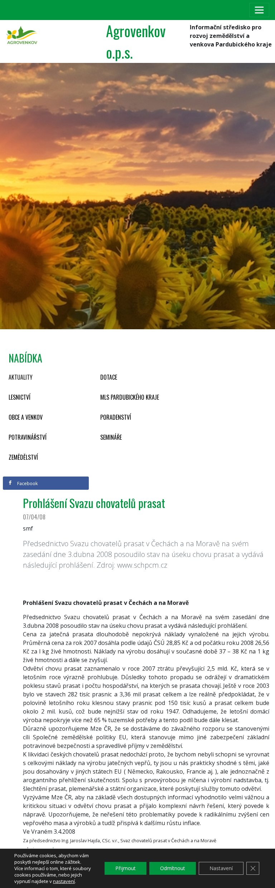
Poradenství (115, 417)
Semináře (111, 437)
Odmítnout (172, 868)
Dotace (108, 377)
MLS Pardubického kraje (129, 397)
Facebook (27, 483)
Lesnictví (19, 397)
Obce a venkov (26, 417)
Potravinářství (28, 437)
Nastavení (221, 868)
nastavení (64, 881)
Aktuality (21, 377)
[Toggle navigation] (259, 10)
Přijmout (125, 868)
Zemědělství (23, 457)
